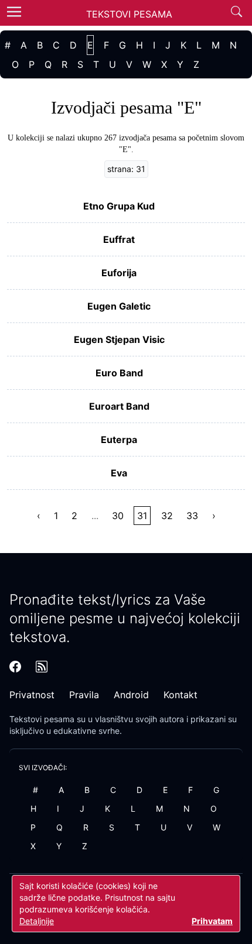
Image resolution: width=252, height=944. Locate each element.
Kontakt (180, 695)
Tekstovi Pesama (129, 14)
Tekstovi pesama (41, 719)
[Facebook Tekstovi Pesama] (15, 666)
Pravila (84, 695)
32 (167, 515)
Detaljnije (36, 921)
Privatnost (32, 695)
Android (131, 695)
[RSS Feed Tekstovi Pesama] (41, 666)
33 (192, 515)
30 (118, 515)
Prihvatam (212, 921)
